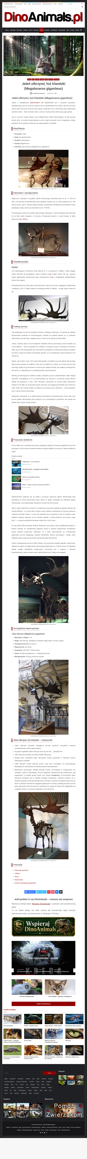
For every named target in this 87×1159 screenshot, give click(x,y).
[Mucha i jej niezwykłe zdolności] (16, 479)
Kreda (43, 1084)
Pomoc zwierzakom (76, 1127)
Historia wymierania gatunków (25, 883)
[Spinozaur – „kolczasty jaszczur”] (36, 1106)
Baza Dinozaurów (36, 4)
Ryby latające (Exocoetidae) (73, 1025)
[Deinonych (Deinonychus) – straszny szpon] (33, 1050)
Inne (16, 1084)
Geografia (48, 1081)
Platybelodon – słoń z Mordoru (31, 461)
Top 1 (50, 1090)
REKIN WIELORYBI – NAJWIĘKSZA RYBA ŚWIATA (35, 469)
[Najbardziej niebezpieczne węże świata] (62, 1083)
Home (7, 30)
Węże (30, 1093)
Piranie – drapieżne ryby (31, 1025)
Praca (42, 1130)
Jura (27, 1084)
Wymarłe (51, 79)
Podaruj (68, 1127)
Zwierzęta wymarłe (21, 870)
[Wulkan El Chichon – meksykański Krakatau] (54, 1034)
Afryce (25, 219)
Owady (27, 1087)
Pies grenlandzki (8, 1025)
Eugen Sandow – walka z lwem (53, 1025)
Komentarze (15, 1127)
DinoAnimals (36, 1124)
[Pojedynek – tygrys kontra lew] (9, 1114)
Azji (20, 219)
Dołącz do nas (36, 1130)
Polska (77, 30)
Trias (11, 1093)
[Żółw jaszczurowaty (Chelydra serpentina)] (12, 1050)
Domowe (36, 30)
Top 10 (30, 30)
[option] (43, 958)
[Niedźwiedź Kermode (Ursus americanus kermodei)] (80, 1083)
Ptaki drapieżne (22, 1090)
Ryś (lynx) (68, 1040)
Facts (59, 1130)
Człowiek (44, 1078)
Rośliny (26, 30)
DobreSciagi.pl (18, 4)
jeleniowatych (35, 103)
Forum (54, 4)
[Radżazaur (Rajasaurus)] (74, 1050)
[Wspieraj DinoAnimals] (43, 927)
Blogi (29, 4)
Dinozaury (19, 30)
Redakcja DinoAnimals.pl (39, 93)
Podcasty (43, 1087)
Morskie (13, 1087)
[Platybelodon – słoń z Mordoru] (16, 463)
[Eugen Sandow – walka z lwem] (54, 1019)
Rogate (42, 79)
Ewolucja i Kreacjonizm (10, 7)
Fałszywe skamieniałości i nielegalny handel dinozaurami (43, 958)
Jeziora (21, 1084)
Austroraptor (28, 1040)
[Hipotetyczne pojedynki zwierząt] (9, 1106)
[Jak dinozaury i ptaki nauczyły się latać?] (71, 1083)
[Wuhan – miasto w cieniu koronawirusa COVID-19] (16, 486)
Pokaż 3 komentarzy (43, 1004)
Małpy (48, 1084)
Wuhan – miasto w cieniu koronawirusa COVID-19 (36, 484)
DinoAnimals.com (8, 4)
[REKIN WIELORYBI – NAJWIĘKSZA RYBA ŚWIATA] (16, 471)
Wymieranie (19, 880)
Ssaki (46, 79)
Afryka (41, 30)
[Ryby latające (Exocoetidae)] (74, 1019)
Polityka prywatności (27, 1130)
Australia (47, 30)
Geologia (6, 1084)
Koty (38, 1084)
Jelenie (17, 873)
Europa (72, 30)
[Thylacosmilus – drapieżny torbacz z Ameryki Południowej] (12, 1034)
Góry (12, 1084)
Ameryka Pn (54, 30)
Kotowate (32, 1084)
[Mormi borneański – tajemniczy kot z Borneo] (54, 1050)
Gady (43, 1081)
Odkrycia (60, 4)
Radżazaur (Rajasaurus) (72, 1057)
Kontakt (47, 1130)
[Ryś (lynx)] (74, 1034)
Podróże (50, 1087)
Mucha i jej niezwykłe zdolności (31, 477)
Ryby (41, 1090)
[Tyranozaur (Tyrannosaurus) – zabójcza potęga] (23, 1114)
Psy (11, 1090)
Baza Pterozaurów (47, 4)
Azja (67, 30)
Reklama (19, 1130)
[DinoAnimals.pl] (43, 18)
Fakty (25, 4)
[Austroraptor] (33, 1034)
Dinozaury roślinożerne (21, 1081)
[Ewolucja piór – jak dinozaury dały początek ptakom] (80, 1077)
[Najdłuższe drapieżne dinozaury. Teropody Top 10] (36, 1114)
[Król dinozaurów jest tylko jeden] (23, 1106)
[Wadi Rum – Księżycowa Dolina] (71, 1077)
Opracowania (20, 1087)
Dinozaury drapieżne (9, 1081)
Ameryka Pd (62, 30)
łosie (51, 277)
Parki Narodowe (35, 1087)
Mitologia (6, 1087)
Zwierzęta (12, 30)
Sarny (17, 877)
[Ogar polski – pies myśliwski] (62, 1077)
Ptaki (15, 1090)
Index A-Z (8, 1127)
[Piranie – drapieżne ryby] (33, 1019)
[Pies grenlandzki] (12, 1019)
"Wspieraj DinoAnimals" (41, 904)
